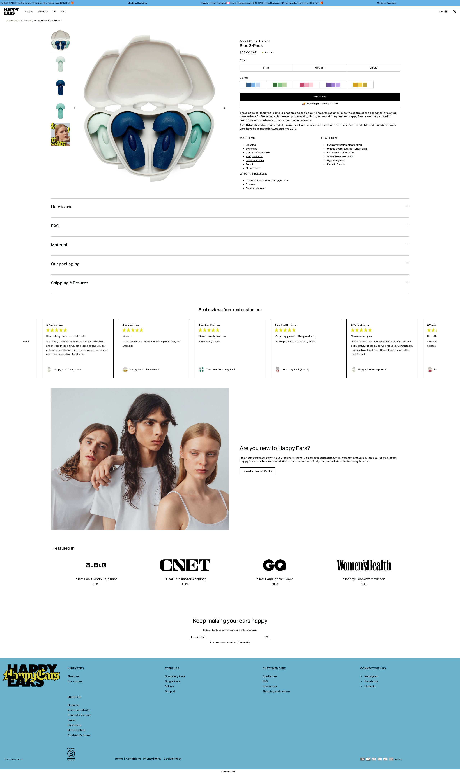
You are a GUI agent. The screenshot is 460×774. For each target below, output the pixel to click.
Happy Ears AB (16, 759)
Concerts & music (79, 715)
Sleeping (251, 144)
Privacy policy (243, 642)
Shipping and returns (276, 691)
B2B (63, 11)
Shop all (29, 11)
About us (73, 676)
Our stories (74, 681)
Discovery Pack (175, 676)
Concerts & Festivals (258, 152)
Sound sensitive (255, 160)
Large (373, 67)
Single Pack (172, 681)
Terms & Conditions (128, 758)
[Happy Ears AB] (32, 676)
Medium (320, 67)
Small (266, 67)
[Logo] (11, 11)
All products (13, 20)
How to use (270, 686)
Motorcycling (253, 168)
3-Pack (27, 20)
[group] (60, 40)
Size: (243, 60)
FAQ (55, 11)
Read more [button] (78, 354)
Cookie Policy (172, 758)
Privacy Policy (152, 758)
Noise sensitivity (78, 710)
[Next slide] (224, 108)
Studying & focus (78, 735)
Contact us (270, 676)
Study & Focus (254, 156)
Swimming (251, 148)
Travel (249, 164)
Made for (43, 11)
